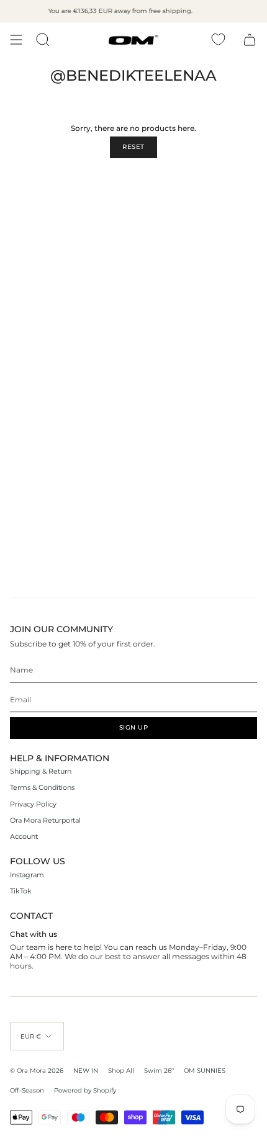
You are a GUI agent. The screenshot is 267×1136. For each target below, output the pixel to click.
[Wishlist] (218, 39)
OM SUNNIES (204, 1070)
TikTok (21, 891)
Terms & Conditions (42, 788)
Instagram (27, 875)
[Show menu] (16, 39)
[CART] (250, 39)
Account (24, 837)
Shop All (121, 1070)
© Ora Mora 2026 (36, 1070)
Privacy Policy (33, 804)
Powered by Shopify (85, 1090)
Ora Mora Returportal (45, 820)
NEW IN (85, 1070)
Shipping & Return (40, 771)
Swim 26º (159, 1070)
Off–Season (27, 1090)
